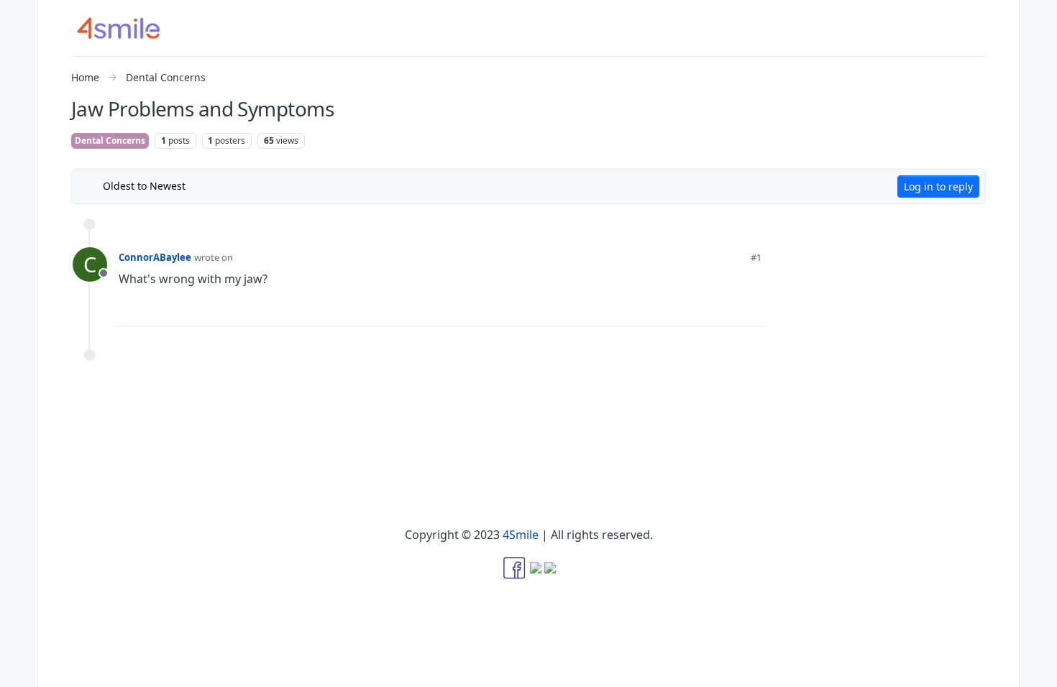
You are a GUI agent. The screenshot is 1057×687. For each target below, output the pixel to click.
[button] (19, 641)
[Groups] (19, 160)
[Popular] (19, 103)
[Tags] (19, 74)
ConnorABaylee (155, 257)
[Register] (1038, 45)
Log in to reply (938, 186)
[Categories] (19, 17)
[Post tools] (750, 309)
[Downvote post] (722, 309)
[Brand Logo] (127, 28)
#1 (756, 257)
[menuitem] (1038, 17)
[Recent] (19, 45)
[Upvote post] (676, 309)
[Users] (19, 132)
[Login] (1038, 17)
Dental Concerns (110, 140)
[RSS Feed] (207, 186)
